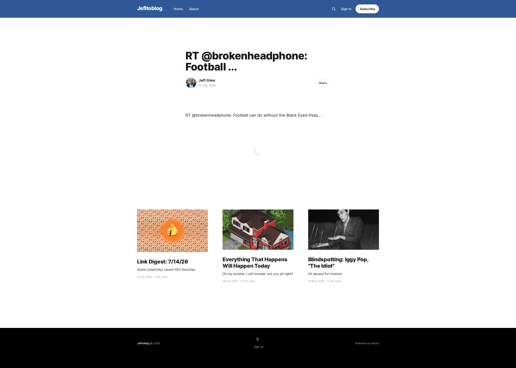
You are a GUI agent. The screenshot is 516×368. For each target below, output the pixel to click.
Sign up (258, 346)
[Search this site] (334, 9)
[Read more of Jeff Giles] (191, 82)
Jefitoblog (149, 8)
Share (323, 83)
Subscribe (367, 9)
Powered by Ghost (367, 343)
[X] (257, 339)
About (194, 9)
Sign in (346, 9)
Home (178, 9)
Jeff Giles (207, 80)
